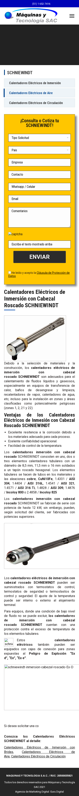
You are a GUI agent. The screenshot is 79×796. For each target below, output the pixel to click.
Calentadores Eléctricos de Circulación (36, 103)
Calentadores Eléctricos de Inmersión (35, 83)
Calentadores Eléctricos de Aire (31, 93)
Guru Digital (57, 791)
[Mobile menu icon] (72, 16)
